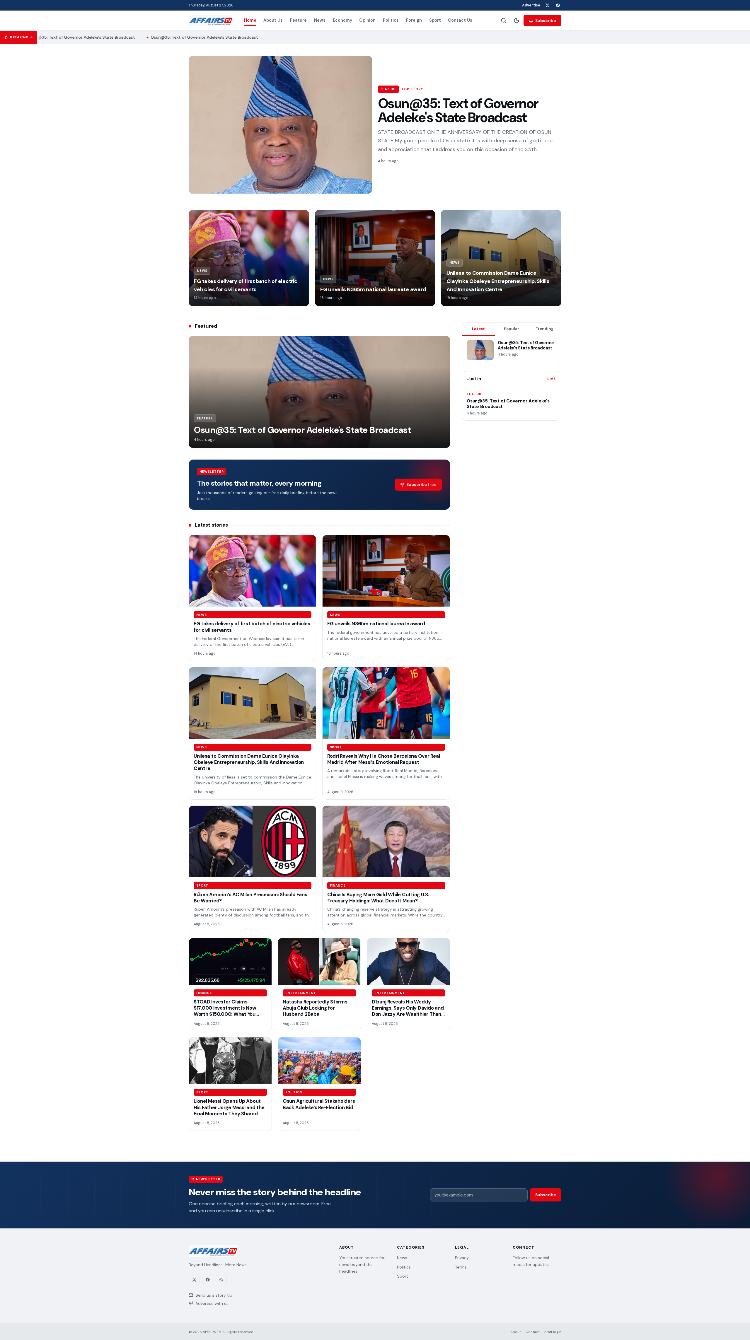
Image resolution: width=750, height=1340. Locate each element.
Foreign (414, 20)
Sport (435, 20)
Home (250, 20)
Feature (298, 20)
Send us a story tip (213, 1295)
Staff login (552, 1331)
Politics (391, 20)
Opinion (367, 20)
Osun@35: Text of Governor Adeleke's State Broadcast (73, 37)
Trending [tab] (544, 328)
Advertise (531, 5)
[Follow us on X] (547, 5)
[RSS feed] (221, 1279)
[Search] (503, 20)
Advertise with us (212, 1303)
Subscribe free (421, 484)
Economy (342, 20)
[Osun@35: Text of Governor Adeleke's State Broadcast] (280, 125)
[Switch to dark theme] (516, 20)
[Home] (210, 20)
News (319, 20)
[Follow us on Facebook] (557, 5)
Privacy (462, 1257)
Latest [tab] (478, 328)
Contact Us (460, 20)
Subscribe (545, 20)
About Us (273, 20)
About (515, 1331)
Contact (533, 1331)
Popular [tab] (511, 328)
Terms (461, 1267)
